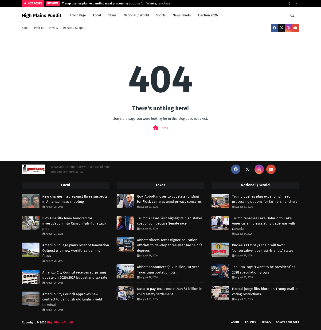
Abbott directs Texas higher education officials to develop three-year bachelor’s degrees (169, 245)
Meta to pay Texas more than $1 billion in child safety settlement (169, 291)
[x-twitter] (281, 28)
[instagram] (288, 28)
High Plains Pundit (42, 15)
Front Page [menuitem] (78, 15)
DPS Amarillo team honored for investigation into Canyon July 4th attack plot (74, 223)
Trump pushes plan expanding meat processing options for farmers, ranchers (116, 3)
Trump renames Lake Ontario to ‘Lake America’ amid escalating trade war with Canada (263, 223)
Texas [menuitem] (112, 15)
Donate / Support (74, 28)
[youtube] (295, 28)
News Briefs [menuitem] (182, 15)
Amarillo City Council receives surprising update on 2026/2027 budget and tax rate (74, 275)
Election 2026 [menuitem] (208, 15)
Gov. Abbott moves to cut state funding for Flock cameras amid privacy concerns (169, 199)
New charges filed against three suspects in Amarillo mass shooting (74, 199)
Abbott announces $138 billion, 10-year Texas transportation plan (168, 269)
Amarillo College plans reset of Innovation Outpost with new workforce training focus (75, 250)
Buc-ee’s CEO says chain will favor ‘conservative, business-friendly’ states (262, 248)
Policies (39, 28)
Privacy (53, 28)
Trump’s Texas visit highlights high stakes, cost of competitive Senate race (170, 221)
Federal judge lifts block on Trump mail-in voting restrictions (265, 291)
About (25, 28)
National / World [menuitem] (136, 15)
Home (163, 128)
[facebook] (274, 28)
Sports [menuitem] (161, 15)
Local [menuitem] (97, 15)
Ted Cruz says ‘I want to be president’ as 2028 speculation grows (263, 269)
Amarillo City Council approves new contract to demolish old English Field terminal (72, 299)
